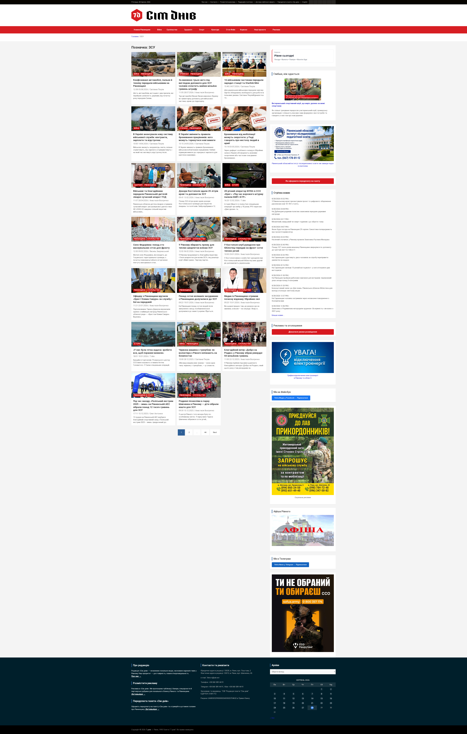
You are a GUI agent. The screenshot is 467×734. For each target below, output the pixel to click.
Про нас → (136, 676)
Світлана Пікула (157, 89)
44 (205, 432)
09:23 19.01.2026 (186, 302)
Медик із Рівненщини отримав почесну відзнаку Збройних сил (242, 298)
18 (284, 703)
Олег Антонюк (156, 413)
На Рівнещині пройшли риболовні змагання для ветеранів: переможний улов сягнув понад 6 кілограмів (301, 279)
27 (303, 708)
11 (284, 698)
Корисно (243, 30)
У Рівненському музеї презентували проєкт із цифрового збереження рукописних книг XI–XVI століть (301, 202)
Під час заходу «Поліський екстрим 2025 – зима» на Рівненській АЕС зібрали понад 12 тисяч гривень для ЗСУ (153, 405)
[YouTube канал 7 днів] (333, 2)
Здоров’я (188, 30)
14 (312, 698)
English (304, 2)
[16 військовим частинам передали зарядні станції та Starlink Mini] (244, 64)
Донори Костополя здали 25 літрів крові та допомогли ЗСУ (198, 192)
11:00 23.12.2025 (231, 359)
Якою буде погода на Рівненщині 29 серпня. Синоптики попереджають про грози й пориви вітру (302, 230)
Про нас (205, 2)
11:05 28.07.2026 (186, 92)
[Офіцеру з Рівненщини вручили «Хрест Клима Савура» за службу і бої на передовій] (153, 280)
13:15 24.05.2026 (186, 144)
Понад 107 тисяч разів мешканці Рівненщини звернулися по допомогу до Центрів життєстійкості (301, 248)
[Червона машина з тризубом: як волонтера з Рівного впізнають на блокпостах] (199, 334)
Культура (215, 30)
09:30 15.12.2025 (186, 410)
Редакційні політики (245, 2)
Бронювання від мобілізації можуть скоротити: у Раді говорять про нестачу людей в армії (241, 139)
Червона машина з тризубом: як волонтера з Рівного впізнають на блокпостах (198, 352)
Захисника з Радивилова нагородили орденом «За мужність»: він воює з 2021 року (302, 309)
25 (284, 708)
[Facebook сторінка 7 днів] (311, 2)
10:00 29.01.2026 (231, 254)
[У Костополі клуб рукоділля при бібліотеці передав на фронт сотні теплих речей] (244, 229)
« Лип (272, 718)
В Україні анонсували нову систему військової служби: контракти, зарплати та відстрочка (153, 137)
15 (322, 698)
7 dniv (243, 200)
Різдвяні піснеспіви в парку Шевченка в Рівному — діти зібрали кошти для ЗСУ (199, 404)
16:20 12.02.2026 (231, 200)
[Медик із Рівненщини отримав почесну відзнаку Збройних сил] (244, 280)
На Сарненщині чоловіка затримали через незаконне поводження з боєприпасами (300, 299)
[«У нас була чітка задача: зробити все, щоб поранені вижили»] (153, 334)
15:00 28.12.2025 (186, 359)
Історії (235, 185)
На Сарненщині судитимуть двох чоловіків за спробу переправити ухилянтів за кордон (300, 258)
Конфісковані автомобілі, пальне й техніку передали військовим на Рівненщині (152, 83)
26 (293, 708)
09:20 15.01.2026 (231, 302)
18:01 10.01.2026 (140, 356)
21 (312, 703)
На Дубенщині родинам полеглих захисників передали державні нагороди (299, 212)
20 (303, 703)
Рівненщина (146, 74)
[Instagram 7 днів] (315, 2)
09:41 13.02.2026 (186, 197)
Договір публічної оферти (265, 2)
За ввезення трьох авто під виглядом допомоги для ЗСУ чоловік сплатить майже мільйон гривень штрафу (198, 84)
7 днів (148, 730)
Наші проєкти (260, 30)
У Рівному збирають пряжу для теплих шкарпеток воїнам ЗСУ (196, 246)
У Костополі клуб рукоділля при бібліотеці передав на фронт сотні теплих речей (243, 247)
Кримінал (184, 74)
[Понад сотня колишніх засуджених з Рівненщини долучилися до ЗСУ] (199, 280)
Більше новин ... (278, 315)
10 (275, 698)
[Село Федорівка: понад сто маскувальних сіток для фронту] (153, 229)
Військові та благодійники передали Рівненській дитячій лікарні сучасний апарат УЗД (150, 194)
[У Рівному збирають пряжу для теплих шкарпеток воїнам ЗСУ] (199, 229)
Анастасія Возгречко (204, 92)
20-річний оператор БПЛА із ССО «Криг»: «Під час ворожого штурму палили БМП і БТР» (243, 194)
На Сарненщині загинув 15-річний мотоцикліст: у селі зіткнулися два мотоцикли (301, 269)
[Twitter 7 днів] (324, 2)
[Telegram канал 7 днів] (329, 2)
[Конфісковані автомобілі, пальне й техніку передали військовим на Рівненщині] (153, 64)
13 (303, 698)
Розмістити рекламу (227, 2)
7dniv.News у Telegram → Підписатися (290, 565)
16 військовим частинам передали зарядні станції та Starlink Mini (243, 81)
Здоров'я (138, 185)
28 (312, 708)
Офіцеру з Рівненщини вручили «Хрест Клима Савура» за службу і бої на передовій (152, 299)
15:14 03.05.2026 (231, 147)
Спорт (201, 30)
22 (322, 703)
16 (331, 698)
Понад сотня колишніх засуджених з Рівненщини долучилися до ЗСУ (198, 298)
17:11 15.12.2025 (140, 413)
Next (215, 432)
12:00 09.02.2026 (140, 251)
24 (275, 708)
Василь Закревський (159, 251)
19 (293, 703)
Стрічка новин (282, 192)
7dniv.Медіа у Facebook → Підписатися (291, 398)
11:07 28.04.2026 (140, 200)
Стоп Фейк (230, 30)
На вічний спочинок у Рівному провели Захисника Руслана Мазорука (300, 240)
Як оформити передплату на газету (303, 181)
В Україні (184, 128)
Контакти (213, 2)
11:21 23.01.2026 (140, 305)
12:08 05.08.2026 (140, 89)
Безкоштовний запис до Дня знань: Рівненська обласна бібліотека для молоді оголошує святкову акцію (302, 289)
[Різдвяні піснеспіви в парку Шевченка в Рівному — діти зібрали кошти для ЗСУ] (199, 385)
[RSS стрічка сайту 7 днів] (320, 2)
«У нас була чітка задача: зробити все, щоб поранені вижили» (152, 351)
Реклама (276, 30)
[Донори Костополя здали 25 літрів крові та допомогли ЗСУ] (199, 175)
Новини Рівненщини (142, 30)
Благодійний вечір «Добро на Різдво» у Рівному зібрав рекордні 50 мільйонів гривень (243, 352)
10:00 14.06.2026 (140, 144)
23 (331, 703)
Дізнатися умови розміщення (303, 332)
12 (293, 698)
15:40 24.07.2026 (231, 86)
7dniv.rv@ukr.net (213, 678)
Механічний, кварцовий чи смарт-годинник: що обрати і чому (297, 222)
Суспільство (172, 30)
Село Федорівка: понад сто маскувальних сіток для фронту (151, 246)
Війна (159, 30)
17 (275, 703)
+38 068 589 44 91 (216, 682)
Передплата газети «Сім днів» (288, 2)
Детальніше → (138, 694)
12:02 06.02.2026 (186, 251)
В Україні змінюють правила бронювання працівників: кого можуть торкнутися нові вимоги (197, 137)
